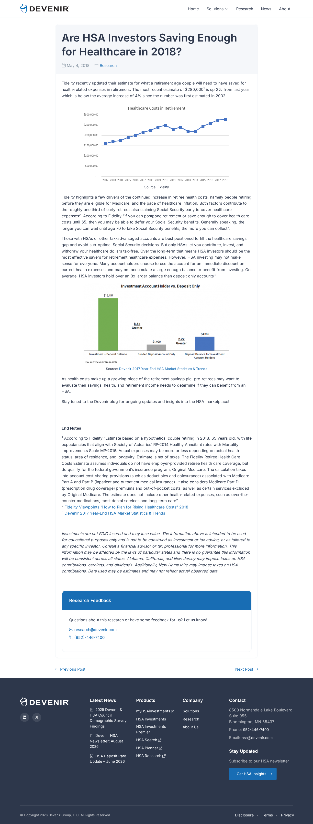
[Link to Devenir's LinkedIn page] (24, 717)
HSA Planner (147, 748)
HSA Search (147, 740)
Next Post (244, 669)
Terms (267, 815)
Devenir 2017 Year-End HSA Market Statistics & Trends (163, 369)
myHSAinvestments (153, 711)
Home (193, 8)
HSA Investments (151, 719)
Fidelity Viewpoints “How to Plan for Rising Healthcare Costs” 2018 (126, 507)
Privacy (287, 815)
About (284, 8)
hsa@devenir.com (257, 737)
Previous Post (72, 669)
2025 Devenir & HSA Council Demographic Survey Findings (108, 718)
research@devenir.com (95, 629)
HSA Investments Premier (151, 729)
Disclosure (244, 815)
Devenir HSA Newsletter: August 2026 (106, 741)
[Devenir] (44, 9)
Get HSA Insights (251, 773)
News (266, 8)
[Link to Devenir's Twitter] (36, 717)
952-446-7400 (256, 729)
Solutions (215, 8)
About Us (191, 727)
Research (244, 8)
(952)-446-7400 (89, 637)
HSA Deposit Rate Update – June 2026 (108, 759)
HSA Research (149, 755)
